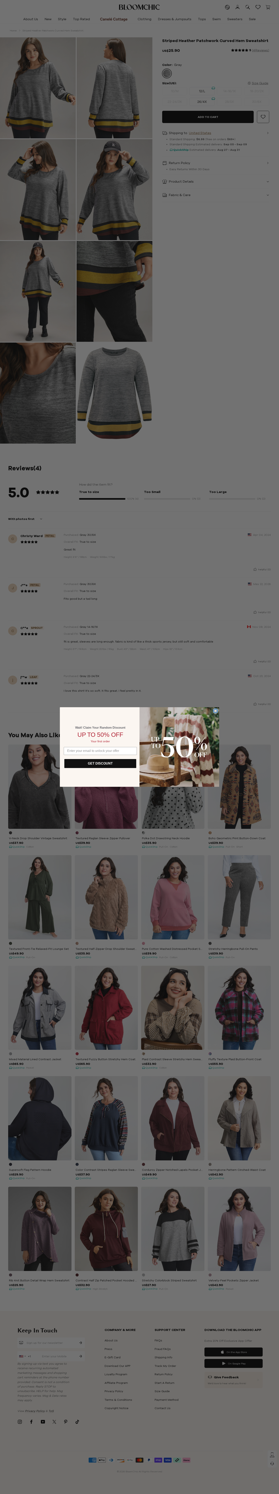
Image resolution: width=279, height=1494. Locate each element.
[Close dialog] (215, 711)
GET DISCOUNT (100, 763)
